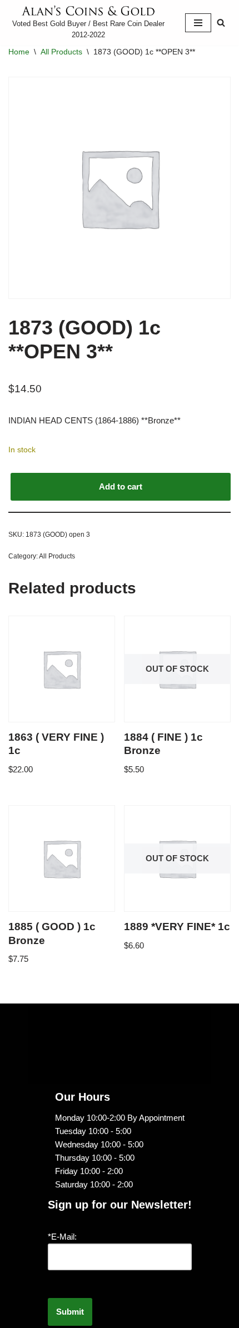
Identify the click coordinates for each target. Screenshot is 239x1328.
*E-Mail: (62, 1236)
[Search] (221, 22)
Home (18, 51)
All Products (61, 51)
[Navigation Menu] (198, 22)
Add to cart (120, 486)
